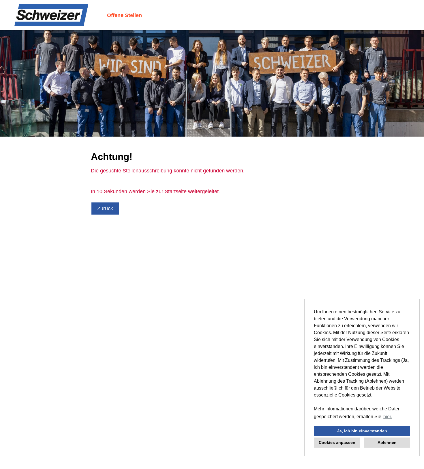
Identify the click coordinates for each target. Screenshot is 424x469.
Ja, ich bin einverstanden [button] (362, 431)
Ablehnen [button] (387, 442)
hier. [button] (387, 416)
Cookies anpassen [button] (337, 442)
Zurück (105, 208)
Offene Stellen (124, 15)
